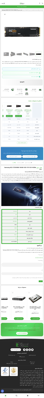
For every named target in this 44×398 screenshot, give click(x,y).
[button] (5, 14)
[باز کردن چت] (2, 391)
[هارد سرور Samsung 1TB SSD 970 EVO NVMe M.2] (9, 106)
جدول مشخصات (19, 162)
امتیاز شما (40, 254)
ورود (2, 3)
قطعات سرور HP (29, 10)
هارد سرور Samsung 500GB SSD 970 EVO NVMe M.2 (27, 111)
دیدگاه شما (40, 260)
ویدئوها (11, 362)
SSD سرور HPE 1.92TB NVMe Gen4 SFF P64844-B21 (18, 307)
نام (42, 270)
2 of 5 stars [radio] (40, 257)
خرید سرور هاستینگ (11, 355)
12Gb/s (15, 234)
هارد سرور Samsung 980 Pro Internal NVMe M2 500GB (18, 111)
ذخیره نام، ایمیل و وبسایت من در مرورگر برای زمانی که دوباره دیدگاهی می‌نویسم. (27, 277)
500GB (15, 228)
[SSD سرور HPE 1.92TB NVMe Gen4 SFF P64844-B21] (12, 292)
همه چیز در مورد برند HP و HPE (12, 363)
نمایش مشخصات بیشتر (22, 142)
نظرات (13, 162)
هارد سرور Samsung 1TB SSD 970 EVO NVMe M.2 (9, 111)
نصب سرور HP (32, 362)
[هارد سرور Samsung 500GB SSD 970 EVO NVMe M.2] (28, 106)
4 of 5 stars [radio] (37, 257)
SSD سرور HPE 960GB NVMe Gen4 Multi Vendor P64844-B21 (35, 308)
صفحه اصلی (41, 10)
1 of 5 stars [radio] (42, 257)
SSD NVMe (15, 221)
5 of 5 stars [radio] (36, 257)
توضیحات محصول (28, 162)
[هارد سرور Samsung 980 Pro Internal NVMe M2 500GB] (18, 106)
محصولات (36, 10)
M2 (16, 214)
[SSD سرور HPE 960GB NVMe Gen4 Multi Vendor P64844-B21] (29, 292)
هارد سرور (39, 167)
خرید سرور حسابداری (32, 355)
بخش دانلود (32, 363)
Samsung (15, 211)
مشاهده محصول (18, 115)
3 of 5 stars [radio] (39, 257)
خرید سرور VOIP (22, 356)
